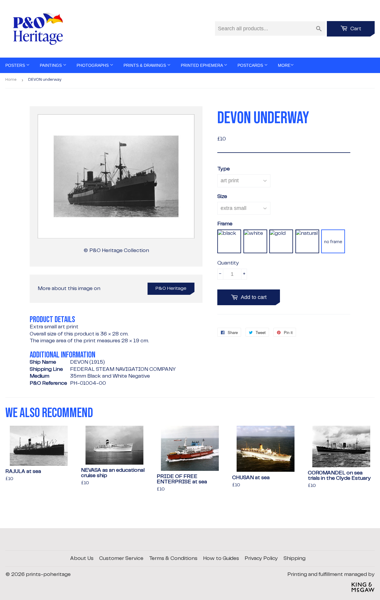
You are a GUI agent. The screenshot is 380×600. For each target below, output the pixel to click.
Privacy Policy (261, 558)
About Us (82, 558)
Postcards (251, 65)
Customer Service (121, 558)
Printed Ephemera (202, 65)
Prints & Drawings (145, 65)
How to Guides (221, 558)
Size (222, 196)
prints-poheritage (48, 574)
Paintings (51, 65)
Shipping (294, 558)
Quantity (228, 263)
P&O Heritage (171, 288)
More (284, 65)
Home (11, 80)
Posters (15, 65)
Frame (224, 224)
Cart (355, 28)
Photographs (93, 65)
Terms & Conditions (173, 558)
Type (223, 169)
